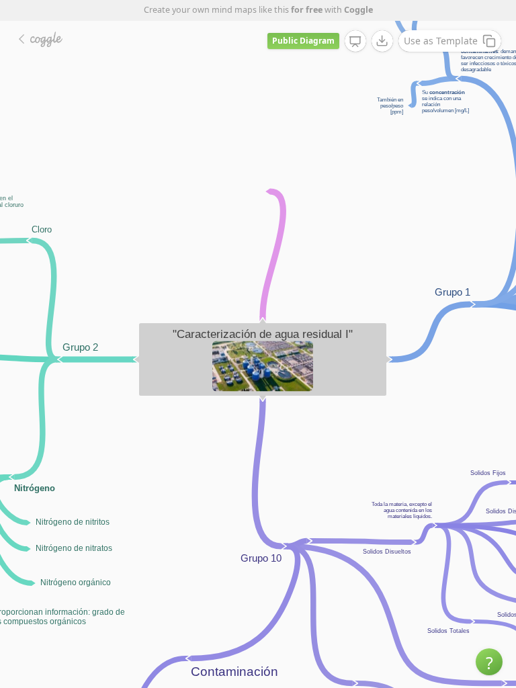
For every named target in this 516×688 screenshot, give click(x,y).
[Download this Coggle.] (382, 41)
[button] (489, 661)
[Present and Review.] (355, 41)
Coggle (358, 9)
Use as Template (441, 40)
